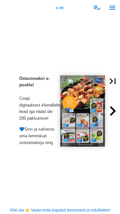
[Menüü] (112, 7)
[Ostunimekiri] (97, 7)
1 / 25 (60, 8)
